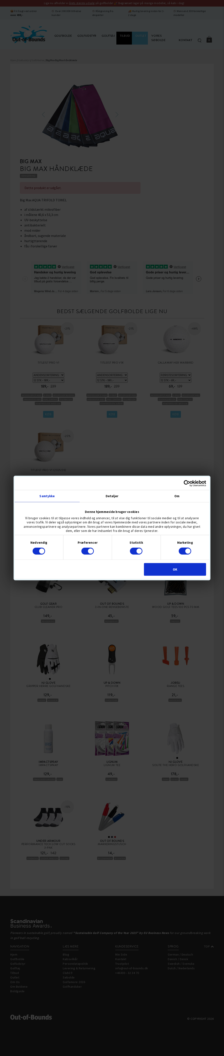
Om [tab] (176, 496)
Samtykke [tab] (47, 496)
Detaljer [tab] (112, 496)
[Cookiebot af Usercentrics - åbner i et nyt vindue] (187, 483)
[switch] (87, 551)
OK (175, 569)
